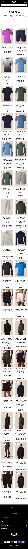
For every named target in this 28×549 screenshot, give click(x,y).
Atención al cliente (5, 525)
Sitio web (3, 522)
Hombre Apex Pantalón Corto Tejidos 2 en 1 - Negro (7, 310)
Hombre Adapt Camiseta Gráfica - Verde (20, 105)
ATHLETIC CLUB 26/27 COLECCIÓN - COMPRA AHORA (14, 8)
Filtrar (3, 24)
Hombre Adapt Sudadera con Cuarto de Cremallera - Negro (7, 281)
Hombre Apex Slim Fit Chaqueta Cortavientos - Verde (7, 190)
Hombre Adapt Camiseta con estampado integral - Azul (21, 281)
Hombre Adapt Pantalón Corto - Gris (21, 190)
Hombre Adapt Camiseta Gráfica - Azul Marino (7, 133)
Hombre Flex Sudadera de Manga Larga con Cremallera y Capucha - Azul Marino (21, 402)
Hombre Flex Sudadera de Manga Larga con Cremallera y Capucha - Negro (7, 433)
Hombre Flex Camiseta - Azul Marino (7, 105)
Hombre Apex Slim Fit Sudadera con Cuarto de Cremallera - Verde (21, 161)
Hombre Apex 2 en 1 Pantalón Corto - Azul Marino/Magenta (20, 48)
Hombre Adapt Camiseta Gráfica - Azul (20, 133)
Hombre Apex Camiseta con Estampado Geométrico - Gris (7, 77)
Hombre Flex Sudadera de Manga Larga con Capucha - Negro (21, 463)
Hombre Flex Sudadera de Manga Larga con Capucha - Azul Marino (21, 492)
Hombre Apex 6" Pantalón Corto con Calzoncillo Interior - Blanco (21, 310)
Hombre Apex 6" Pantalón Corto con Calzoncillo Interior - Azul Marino (21, 371)
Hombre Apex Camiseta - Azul (20, 75)
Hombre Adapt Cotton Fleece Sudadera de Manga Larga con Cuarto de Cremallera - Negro (7, 340)
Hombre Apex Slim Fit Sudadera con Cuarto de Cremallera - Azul (7, 161)
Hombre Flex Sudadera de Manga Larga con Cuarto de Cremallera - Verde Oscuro (21, 339)
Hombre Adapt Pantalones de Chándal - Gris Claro (7, 219)
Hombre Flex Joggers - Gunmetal (7, 461)
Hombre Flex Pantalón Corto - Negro (7, 491)
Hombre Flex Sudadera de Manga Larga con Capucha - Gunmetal (21, 432)
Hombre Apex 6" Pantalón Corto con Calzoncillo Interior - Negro (7, 401)
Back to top (14, 507)
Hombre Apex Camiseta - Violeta (7, 46)
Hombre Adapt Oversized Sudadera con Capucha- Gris (7, 250)
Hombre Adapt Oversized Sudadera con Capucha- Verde (20, 219)
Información (4, 528)
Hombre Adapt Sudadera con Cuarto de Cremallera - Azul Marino (20, 250)
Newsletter (14, 514)
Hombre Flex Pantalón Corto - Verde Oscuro (7, 370)
